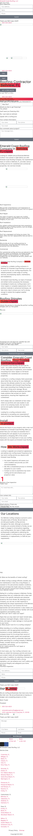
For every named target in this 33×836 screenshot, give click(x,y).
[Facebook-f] (6, 744)
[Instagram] (2, 744)
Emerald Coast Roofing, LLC (9, 1)
